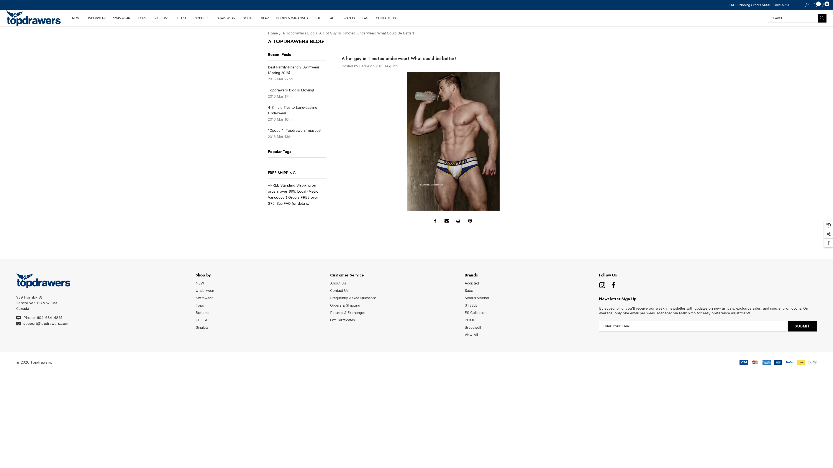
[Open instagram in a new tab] (601, 285)
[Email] (446, 221)
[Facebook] (435, 221)
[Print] (458, 221)
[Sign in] (807, 5)
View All (471, 335)
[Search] (822, 18)
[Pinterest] (470, 221)
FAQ (287, 203)
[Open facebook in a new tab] (612, 285)
